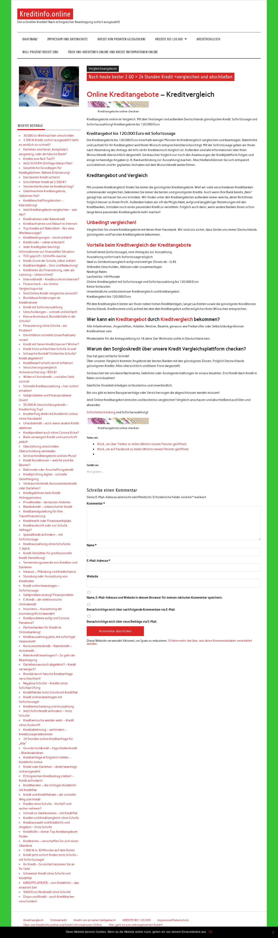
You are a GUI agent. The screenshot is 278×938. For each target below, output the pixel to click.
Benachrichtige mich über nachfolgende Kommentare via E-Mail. (131, 609)
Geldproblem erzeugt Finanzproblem (48, 595)
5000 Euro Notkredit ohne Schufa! (47, 892)
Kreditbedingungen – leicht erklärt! (47, 237)
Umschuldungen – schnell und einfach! (50, 312)
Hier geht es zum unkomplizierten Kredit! (136, 924)
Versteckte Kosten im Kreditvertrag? (48, 186)
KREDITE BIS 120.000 (169, 39)
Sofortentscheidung (101, 412)
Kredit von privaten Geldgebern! (121, 39)
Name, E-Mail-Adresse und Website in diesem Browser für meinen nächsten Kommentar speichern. (155, 597)
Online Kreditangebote (123, 94)
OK (210, 931)
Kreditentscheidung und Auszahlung (48, 706)
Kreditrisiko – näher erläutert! (44, 242)
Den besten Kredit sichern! (41, 177)
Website (92, 576)
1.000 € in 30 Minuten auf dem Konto (49, 850)
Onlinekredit (58, 920)
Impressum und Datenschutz (67, 39)
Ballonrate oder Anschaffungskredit (48, 470)
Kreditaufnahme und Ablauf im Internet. (50, 224)
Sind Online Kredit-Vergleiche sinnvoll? (50, 293)
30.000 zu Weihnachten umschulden (48, 135)
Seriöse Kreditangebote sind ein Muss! (50, 456)
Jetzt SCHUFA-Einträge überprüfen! (47, 163)
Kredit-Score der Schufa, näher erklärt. (49, 261)
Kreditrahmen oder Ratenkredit (44, 219)
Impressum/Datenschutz (173, 920)
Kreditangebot (131, 319)
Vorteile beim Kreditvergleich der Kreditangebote (139, 245)
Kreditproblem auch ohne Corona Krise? (51, 432)
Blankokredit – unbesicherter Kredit (47, 507)
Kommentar (96, 503)
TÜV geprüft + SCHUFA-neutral (44, 256)
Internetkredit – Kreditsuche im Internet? (51, 279)
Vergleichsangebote (103, 68)
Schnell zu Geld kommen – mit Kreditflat (50, 813)
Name (91, 545)
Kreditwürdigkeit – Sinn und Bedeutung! (50, 265)
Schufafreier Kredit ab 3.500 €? (44, 182)
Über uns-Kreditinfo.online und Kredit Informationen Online (113, 52)
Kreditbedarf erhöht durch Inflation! (48, 363)
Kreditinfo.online (45, 14)
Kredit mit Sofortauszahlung (42, 307)
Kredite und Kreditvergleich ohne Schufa (51, 818)
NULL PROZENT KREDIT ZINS (40, 52)
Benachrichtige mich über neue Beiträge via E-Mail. (122, 621)
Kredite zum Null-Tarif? (39, 159)
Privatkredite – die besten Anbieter (47, 502)
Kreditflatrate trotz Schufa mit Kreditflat (50, 692)
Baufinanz (29, 39)
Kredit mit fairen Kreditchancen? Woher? (51, 344)
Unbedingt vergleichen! (111, 222)
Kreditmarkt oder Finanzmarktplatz (47, 521)
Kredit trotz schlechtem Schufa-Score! (49, 349)
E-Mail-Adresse (98, 560)
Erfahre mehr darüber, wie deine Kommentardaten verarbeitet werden (169, 642)
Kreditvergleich (208, 39)
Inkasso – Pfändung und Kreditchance (49, 572)
